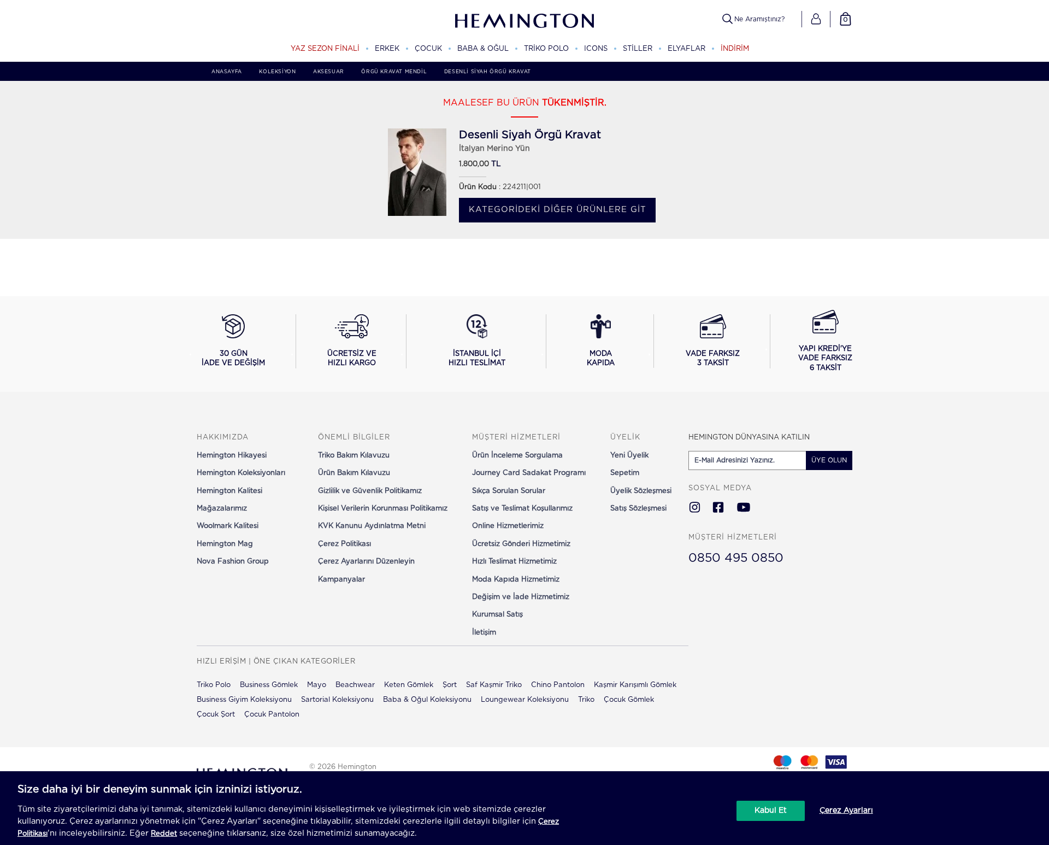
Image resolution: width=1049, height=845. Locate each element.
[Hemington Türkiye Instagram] (694, 508)
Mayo (316, 685)
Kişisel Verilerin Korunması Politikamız (382, 508)
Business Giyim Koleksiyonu (244, 699)
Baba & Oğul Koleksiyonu (427, 699)
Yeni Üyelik (629, 455)
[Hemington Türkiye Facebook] (718, 508)
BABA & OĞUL (483, 48)
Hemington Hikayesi (232, 455)
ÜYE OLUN (829, 460)
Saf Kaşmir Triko (494, 685)
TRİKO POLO (546, 48)
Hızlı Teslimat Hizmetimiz (514, 561)
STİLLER (637, 48)
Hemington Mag (225, 544)
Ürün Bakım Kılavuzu (354, 473)
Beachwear (355, 685)
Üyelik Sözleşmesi (640, 491)
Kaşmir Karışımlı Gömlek (635, 685)
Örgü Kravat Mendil (394, 71)
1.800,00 (474, 164)
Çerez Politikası (344, 544)
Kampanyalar (341, 579)
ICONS (596, 48)
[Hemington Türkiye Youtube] (743, 508)
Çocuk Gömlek (629, 699)
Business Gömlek (269, 685)
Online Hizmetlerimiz (508, 526)
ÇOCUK (428, 48)
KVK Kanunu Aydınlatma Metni (372, 526)
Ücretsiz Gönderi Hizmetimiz (521, 544)
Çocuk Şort (216, 714)
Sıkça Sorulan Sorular (508, 491)
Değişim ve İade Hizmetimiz (520, 597)
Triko (586, 699)
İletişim (484, 632)
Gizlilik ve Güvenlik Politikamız (370, 491)
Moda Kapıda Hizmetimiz (515, 579)
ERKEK (387, 48)
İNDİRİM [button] (735, 48)
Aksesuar (328, 71)
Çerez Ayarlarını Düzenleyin (366, 561)
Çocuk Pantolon (271, 714)
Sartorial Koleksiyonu (337, 699)
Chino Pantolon (558, 685)
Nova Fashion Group (233, 561)
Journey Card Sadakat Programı (529, 473)
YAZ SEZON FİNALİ (325, 48)
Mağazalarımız (222, 508)
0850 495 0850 (735, 558)
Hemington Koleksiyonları (241, 473)
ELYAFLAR (686, 48)
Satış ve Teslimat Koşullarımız (522, 508)
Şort (450, 685)
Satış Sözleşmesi (638, 508)
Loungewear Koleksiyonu (525, 699)
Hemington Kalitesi (229, 491)
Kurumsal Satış (497, 614)
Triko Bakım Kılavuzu (354, 455)
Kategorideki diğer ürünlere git (557, 210)
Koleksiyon (277, 71)
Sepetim (624, 473)
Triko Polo (214, 685)
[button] (816, 19)
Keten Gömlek (408, 685)
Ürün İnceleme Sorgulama (517, 455)
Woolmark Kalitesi (227, 526)
